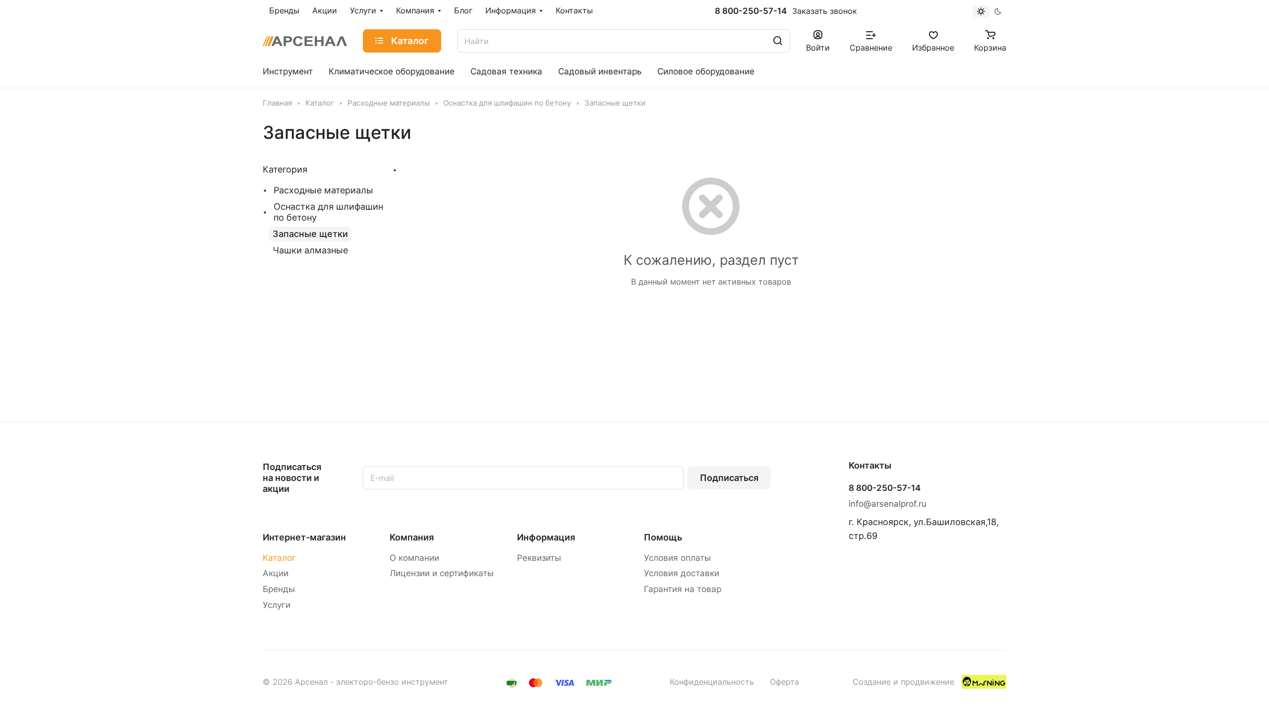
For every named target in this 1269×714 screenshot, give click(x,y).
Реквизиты (539, 558)
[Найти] (777, 41)
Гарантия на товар (682, 589)
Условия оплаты (677, 558)
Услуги (276, 605)
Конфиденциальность (712, 682)
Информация (546, 537)
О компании (414, 558)
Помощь (663, 537)
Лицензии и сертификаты (442, 573)
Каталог (279, 558)
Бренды (279, 589)
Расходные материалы (323, 190)
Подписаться (729, 478)
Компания (412, 537)
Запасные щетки (310, 234)
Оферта (784, 682)
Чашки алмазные (310, 250)
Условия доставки (681, 573)
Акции (275, 573)
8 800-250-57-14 (751, 11)
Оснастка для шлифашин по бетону (328, 212)
